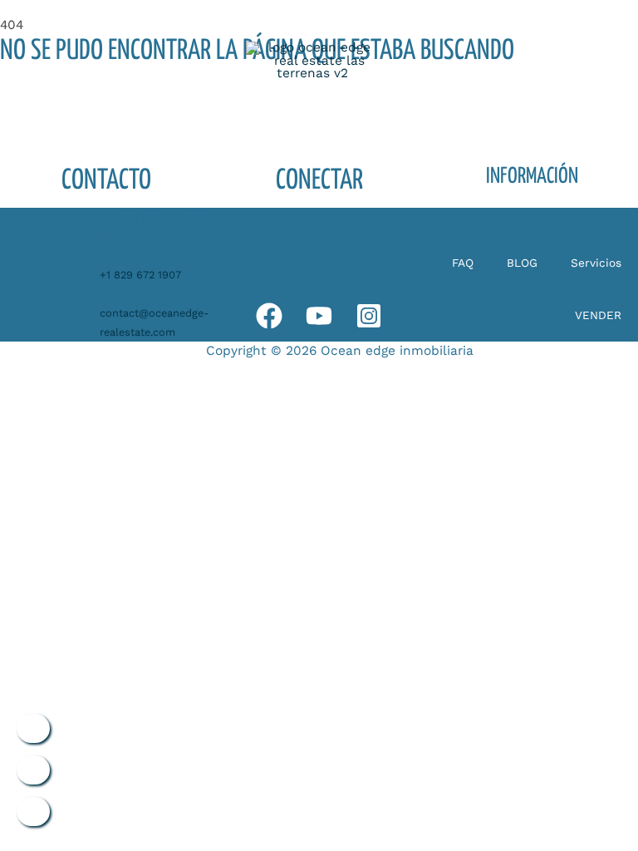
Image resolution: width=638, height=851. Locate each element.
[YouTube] (319, 316)
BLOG (522, 262)
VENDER (598, 315)
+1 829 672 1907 (140, 274)
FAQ (463, 262)
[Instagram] (369, 316)
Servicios (596, 262)
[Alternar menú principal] (560, 61)
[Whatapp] (269, 316)
